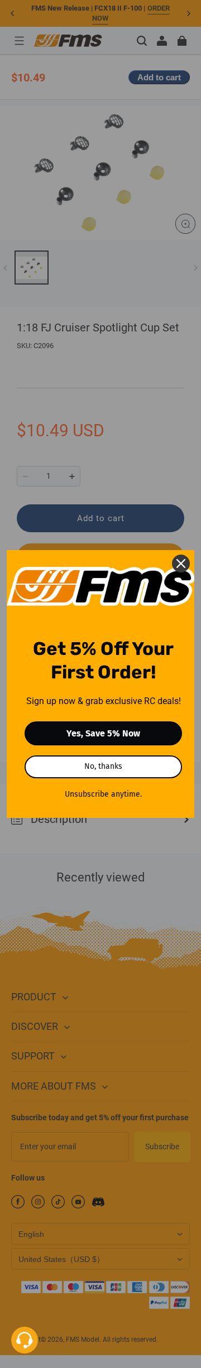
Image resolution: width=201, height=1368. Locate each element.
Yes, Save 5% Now (103, 733)
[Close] (181, 563)
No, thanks (103, 766)
